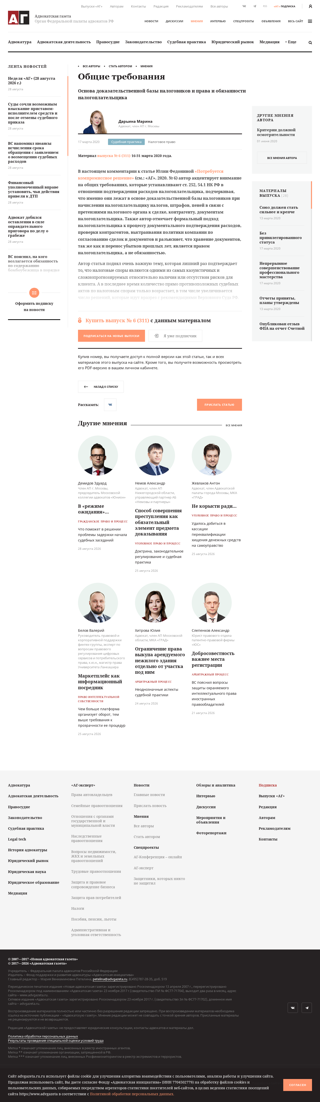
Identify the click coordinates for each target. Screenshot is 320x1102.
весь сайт (295, 21)
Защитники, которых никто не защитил (159, 881)
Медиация (270, 41)
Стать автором (120, 66)
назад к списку (106, 386)
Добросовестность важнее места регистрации (213, 659)
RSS (265, 6)
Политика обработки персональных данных (43, 1036)
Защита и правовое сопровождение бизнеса (93, 884)
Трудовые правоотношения (96, 871)
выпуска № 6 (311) (113, 155)
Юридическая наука (27, 871)
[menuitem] (20, 42)
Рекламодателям (189, 6)
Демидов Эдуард (92, 483)
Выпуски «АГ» (91, 6)
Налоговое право (162, 142)
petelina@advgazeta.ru (110, 979)
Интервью (218, 21)
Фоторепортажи (211, 832)
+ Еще (290, 41)
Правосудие (108, 41)
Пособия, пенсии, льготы (93, 919)
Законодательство (143, 41)
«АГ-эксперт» (83, 785)
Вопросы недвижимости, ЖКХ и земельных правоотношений (93, 856)
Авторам (117, 6)
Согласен (297, 1085)
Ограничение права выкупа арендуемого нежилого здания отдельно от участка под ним (160, 660)
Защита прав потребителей (96, 897)
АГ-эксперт (144, 868)
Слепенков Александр (211, 630)
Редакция (161, 6)
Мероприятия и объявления (211, 819)
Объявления (271, 21)
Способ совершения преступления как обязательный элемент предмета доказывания (158, 522)
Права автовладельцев (91, 794)
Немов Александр (150, 483)
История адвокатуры (27, 850)
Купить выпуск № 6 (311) (117, 320)
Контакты (138, 6)
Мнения (197, 21)
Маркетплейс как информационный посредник (100, 681)
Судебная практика (186, 41)
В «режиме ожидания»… (93, 509)
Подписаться (112, 336)
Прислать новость (150, 805)
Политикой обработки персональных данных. (132, 1094)
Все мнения (234, 425)
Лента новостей (27, 66)
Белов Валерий (91, 630)
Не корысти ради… (214, 506)
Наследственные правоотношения (86, 838)
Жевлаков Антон (206, 483)
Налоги (77, 908)
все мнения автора (282, 158)
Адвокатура (20, 41)
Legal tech (17, 839)
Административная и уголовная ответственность (96, 932)
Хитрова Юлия (147, 630)
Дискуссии (174, 21)
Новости (151, 21)
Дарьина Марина (135, 121)
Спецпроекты (243, 21)
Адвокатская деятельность (64, 41)
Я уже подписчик (180, 335)
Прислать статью (219, 404)
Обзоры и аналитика (215, 785)
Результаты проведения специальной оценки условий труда (56, 1040)
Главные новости (149, 794)
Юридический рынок (233, 41)
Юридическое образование (33, 882)
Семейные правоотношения (96, 805)
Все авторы (219, 6)
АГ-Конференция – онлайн (158, 856)
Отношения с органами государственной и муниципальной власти (93, 821)
